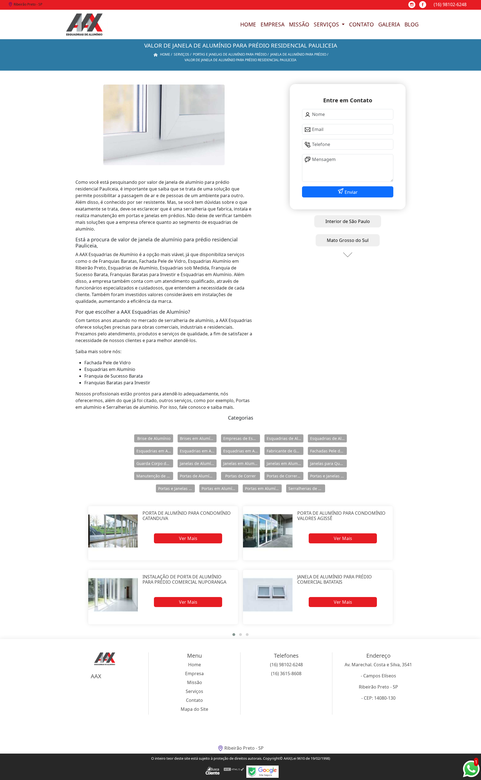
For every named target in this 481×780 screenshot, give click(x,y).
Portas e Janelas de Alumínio (328, 476)
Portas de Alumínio (197, 476)
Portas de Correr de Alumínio (285, 476)
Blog (411, 24)
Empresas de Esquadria (241, 438)
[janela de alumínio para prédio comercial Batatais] (268, 595)
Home (248, 24)
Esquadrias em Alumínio (154, 451)
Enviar (350, 192)
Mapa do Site (194, 709)
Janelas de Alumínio (198, 463)
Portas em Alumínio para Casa (263, 488)
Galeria (389, 24)
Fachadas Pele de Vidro (328, 451)
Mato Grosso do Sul (348, 240)
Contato (361, 24)
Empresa (272, 24)
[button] (233, 634)
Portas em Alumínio (220, 488)
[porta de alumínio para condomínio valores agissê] (268, 531)
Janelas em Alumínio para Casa (285, 463)
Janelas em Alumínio (241, 463)
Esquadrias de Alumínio (285, 438)
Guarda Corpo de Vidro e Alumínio (154, 463)
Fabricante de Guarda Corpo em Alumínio (285, 451)
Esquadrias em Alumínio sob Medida (241, 451)
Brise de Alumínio (153, 438)
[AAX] (84, 24)
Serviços (327, 24)
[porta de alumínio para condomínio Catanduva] (113, 531)
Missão (299, 24)
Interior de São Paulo (347, 221)
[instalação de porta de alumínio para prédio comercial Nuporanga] (113, 595)
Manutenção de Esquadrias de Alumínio (154, 476)
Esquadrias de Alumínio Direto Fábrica (328, 438)
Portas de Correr (240, 476)
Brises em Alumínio (198, 438)
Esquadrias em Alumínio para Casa (198, 451)
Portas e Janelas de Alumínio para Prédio (176, 488)
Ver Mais (188, 538)
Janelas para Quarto (328, 463)
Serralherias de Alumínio (306, 488)
